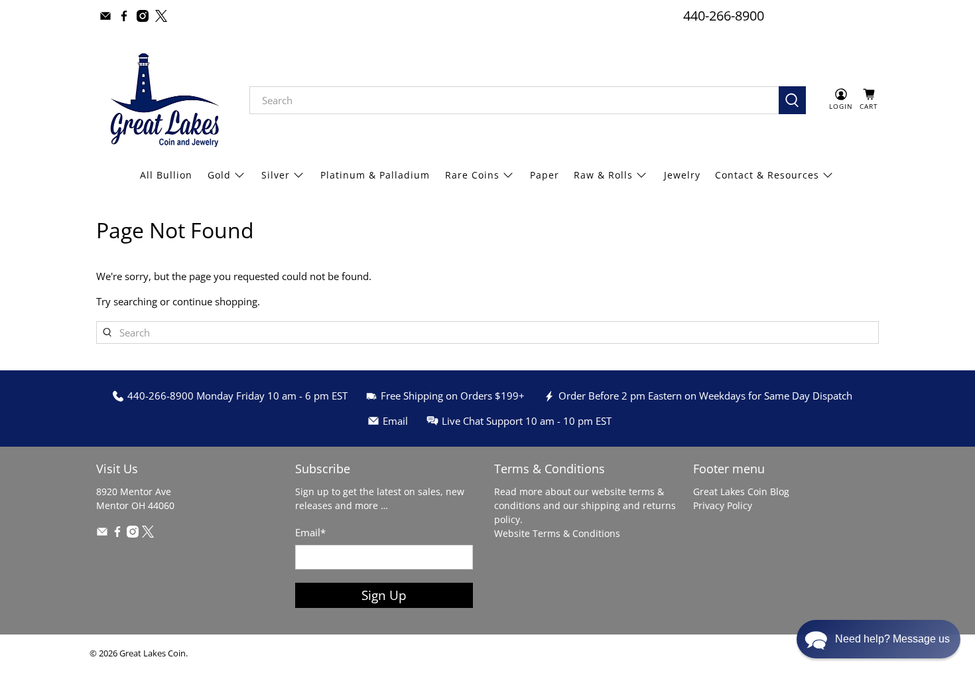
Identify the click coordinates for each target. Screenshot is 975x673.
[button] (878, 639)
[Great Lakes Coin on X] (161, 16)
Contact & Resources (767, 175)
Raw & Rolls (603, 175)
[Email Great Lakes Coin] (105, 16)
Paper (544, 175)
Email (310, 532)
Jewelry (682, 175)
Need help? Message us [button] (892, 638)
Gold (219, 175)
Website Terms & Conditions (557, 533)
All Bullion (166, 175)
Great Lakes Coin (152, 653)
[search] (514, 100)
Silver (275, 175)
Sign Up (384, 595)
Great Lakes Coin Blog (741, 491)
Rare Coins (472, 175)
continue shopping (214, 301)
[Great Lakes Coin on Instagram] (143, 16)
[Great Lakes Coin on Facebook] (124, 16)
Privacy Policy (722, 505)
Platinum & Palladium (375, 175)
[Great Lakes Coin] (163, 100)
